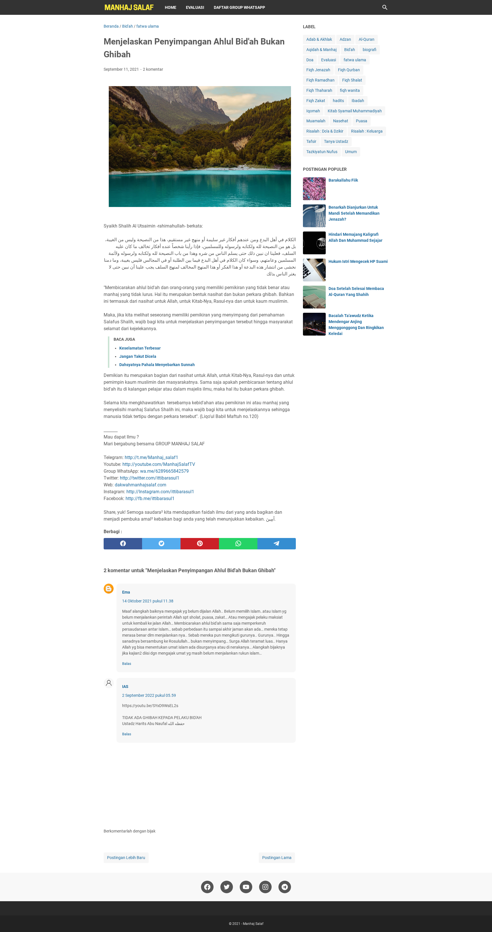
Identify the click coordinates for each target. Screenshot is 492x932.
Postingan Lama (277, 857)
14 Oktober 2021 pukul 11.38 (147, 601)
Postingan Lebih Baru (126, 857)
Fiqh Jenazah (318, 70)
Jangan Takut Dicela (137, 356)
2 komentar (153, 69)
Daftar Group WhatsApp (239, 7)
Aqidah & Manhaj (321, 49)
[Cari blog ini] (385, 7)
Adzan (345, 39)
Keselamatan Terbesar (140, 348)
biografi (369, 49)
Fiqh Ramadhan (320, 80)
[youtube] (246, 887)
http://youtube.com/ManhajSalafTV (158, 464)
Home (170, 7)
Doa (309, 60)
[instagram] (265, 887)
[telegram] (276, 543)
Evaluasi (195, 7)
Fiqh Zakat (315, 100)
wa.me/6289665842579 (164, 471)
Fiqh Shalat (352, 80)
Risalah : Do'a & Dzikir (324, 131)
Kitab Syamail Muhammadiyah (355, 111)
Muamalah (315, 121)
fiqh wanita (350, 90)
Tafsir (311, 141)
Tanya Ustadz (336, 141)
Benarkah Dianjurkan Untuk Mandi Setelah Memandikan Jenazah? (354, 213)
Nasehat (340, 121)
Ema (126, 592)
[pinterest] (200, 543)
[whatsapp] (238, 543)
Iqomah (313, 111)
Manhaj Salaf (253, 924)
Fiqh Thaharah (319, 90)
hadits (338, 100)
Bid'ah (349, 49)
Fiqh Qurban (349, 70)
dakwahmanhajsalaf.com (140, 485)
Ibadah (358, 100)
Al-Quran (366, 39)
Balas (126, 663)
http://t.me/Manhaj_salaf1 (151, 457)
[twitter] (161, 543)
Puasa (361, 121)
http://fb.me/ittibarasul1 (150, 498)
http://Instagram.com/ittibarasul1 (160, 491)
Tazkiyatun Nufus (321, 151)
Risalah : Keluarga (367, 131)
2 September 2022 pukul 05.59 (149, 695)
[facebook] (123, 543)
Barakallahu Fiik (343, 180)
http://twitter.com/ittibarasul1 (149, 478)
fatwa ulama (355, 60)
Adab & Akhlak (319, 39)
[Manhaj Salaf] (129, 7)
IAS (125, 686)
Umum (351, 151)
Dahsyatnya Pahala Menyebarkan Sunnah (157, 364)
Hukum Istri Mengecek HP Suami (358, 261)
